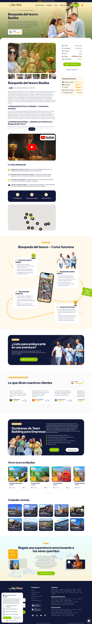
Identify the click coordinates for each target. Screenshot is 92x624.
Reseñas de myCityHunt (36, 596)
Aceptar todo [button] (7, 617)
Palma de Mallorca (68, 591)
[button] (12, 620)
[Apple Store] (36, 605)
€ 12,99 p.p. (73, 64)
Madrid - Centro (55, 589)
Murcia (61, 591)
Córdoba (53, 592)
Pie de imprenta (70, 623)
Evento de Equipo (65, 5)
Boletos (33, 590)
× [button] (21, 594)
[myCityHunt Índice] (16, 5)
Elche (72, 604)
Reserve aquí (54, 450)
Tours (56, 5)
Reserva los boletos (30, 359)
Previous (43, 405)
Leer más (32, 129)
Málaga (57, 591)
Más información (16, 603)
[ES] (82, 5)
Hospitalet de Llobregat (69, 603)
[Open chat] (89, 621)
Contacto (33, 598)
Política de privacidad (36, 600)
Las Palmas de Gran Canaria (57, 601)
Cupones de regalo (47, 573)
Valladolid (59, 592)
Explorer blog (34, 594)
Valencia (74, 589)
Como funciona (39, 5)
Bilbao (74, 591)
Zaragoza (79, 589)
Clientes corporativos (72, 69)
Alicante (79, 591)
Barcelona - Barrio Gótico (65, 589)
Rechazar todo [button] (17, 617)
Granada (53, 593)
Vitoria (81, 592)
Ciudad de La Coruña (74, 592)
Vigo (63, 592)
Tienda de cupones (35, 592)
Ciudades (49, 5)
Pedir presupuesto (72, 450)
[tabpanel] (17, 196)
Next (48, 405)
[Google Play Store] (36, 609)
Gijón (66, 592)
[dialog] (12, 608)
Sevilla (52, 591)
